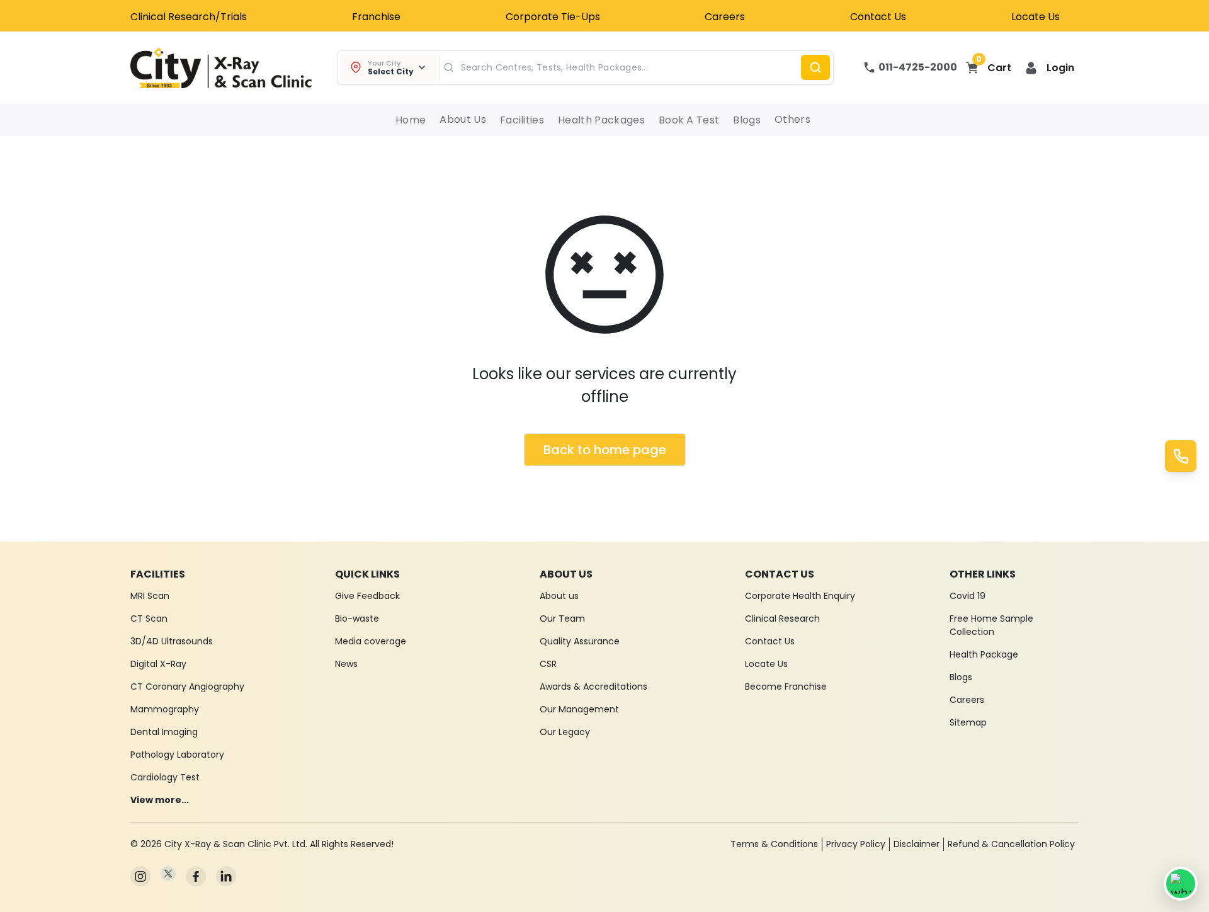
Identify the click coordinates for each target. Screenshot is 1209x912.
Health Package (984, 654)
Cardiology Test (165, 777)
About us (559, 596)
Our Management (579, 709)
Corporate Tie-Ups (553, 16)
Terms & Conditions (774, 844)
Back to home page (604, 450)
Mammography (164, 709)
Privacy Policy (855, 844)
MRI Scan (149, 596)
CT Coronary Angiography (187, 686)
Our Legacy (565, 732)
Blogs (747, 120)
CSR (548, 664)
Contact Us (878, 16)
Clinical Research (782, 618)
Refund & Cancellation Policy (1011, 844)
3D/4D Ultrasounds (171, 641)
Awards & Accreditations (593, 686)
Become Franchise (786, 686)
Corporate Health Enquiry (800, 596)
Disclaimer (916, 844)
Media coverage (370, 641)
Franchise (376, 16)
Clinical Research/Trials (188, 16)
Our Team (562, 618)
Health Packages (601, 120)
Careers (725, 16)
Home (410, 120)
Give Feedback (367, 596)
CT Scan (148, 618)
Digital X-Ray (158, 664)
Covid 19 (967, 596)
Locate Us (1035, 16)
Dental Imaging (164, 732)
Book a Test (689, 120)
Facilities (522, 120)
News (346, 664)
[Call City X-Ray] (1180, 456)
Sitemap (968, 722)
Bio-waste (357, 618)
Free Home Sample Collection (991, 625)
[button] (1049, 68)
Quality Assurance (580, 641)
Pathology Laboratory (177, 754)
